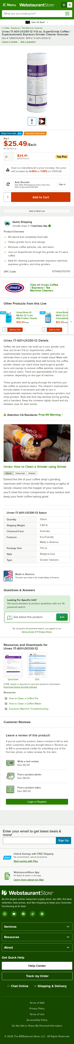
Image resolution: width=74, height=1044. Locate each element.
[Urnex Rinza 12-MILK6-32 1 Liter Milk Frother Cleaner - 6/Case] (20, 321)
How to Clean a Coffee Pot (33, 698)
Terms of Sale (37, 1003)
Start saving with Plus (26, 861)
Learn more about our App (29, 879)
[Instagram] (5, 914)
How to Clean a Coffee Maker (35, 703)
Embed (32, 473)
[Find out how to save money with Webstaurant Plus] (3, 313)
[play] (37, 443)
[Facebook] (23, 914)
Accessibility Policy (37, 1020)
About (8, 473)
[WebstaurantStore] (37, 893)
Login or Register (37, 801)
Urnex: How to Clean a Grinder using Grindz (35, 466)
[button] (32, 121)
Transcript (20, 473)
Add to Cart (15, 329)
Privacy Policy (45, 631)
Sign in (62, 184)
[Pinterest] (42, 914)
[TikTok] (33, 914)
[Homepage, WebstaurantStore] (37, 5)
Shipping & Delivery (52, 986)
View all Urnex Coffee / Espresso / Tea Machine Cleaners (44, 287)
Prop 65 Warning (50, 414)
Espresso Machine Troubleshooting (38, 708)
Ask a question (28, 42)
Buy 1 (6, 138)
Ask (62, 617)
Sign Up (63, 840)
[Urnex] (15, 287)
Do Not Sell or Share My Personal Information (37, 1026)
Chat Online (19, 986)
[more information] (49, 225)
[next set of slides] (71, 321)
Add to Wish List (37, 211)
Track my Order (37, 976)
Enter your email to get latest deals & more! (32, 833)
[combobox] (37, 13)
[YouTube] (14, 914)
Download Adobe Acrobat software (20, 687)
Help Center (37, 966)
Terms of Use (28, 631)
